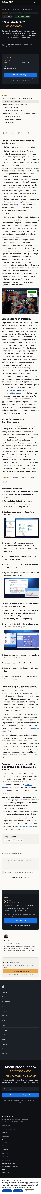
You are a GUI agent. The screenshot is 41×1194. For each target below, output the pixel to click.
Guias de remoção (14, 9)
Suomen (4, 1035)
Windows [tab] (6, 477)
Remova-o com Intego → (20, 75)
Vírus (3, 1139)
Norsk (4, 1039)
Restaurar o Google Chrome (12, 119)
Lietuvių (4, 997)
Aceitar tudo (7, 1191)
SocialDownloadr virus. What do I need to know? (17, 98)
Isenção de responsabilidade (10, 1166)
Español (4, 1025)
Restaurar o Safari (9, 122)
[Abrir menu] (30, 2)
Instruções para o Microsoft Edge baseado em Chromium (20, 113)
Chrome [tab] (32, 477)
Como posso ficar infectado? (11, 101)
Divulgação (5, 1169)
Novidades (5, 1149)
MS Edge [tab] (15, 477)
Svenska (5, 1030)
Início (4, 9)
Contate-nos (5, 1172)
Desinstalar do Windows (11, 107)
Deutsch (4, 1011)
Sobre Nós (5, 1157)
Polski (4, 1006)
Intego (16, 205)
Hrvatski (5, 1054)
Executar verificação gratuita (20, 1095)
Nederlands (6, 1002)
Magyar (4, 1044)
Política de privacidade (8, 1163)
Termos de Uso (6, 1160)
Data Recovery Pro (26, 826)
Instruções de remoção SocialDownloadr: (15, 104)
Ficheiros (4, 1146)
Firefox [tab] (24, 477)
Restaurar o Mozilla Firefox (12, 116)
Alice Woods (10, 44)
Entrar (36, 2)
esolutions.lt (16, 1129)
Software (4, 1142)
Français (5, 1016)
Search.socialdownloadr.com (13, 393)
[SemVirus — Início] (7, 2)
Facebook (4, 1132)
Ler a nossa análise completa (20, 925)
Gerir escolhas (29, 1191)
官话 (3, 1049)
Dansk (4, 1020)
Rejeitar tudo (18, 1191)
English (4, 992)
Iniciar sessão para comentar (20, 877)
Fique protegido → (20, 920)
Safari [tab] (5, 482)
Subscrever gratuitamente (20, 971)
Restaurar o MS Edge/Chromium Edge (15, 110)
